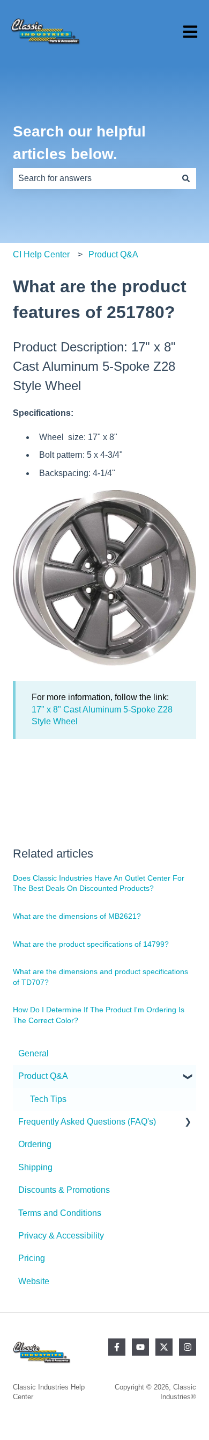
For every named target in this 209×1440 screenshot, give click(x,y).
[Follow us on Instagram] (187, 1347)
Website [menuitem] (33, 1281)
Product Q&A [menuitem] (43, 1076)
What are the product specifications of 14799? (91, 944)
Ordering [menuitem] (34, 1144)
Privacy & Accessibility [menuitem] (61, 1235)
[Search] (186, 178)
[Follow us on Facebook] (116, 1347)
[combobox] (94, 178)
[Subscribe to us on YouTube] (140, 1347)
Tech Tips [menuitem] (48, 1099)
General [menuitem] (33, 1053)
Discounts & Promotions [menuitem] (64, 1189)
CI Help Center (41, 254)
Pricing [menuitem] (31, 1258)
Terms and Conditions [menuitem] (59, 1213)
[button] (187, 1077)
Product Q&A (113, 254)
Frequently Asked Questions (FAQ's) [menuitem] (87, 1121)
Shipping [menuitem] (35, 1167)
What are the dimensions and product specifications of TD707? (100, 977)
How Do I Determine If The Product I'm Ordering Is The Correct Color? (98, 1015)
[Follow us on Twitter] (164, 1347)
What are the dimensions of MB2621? (77, 916)
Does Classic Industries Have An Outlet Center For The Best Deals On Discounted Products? (98, 883)
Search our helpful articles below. (79, 142)
